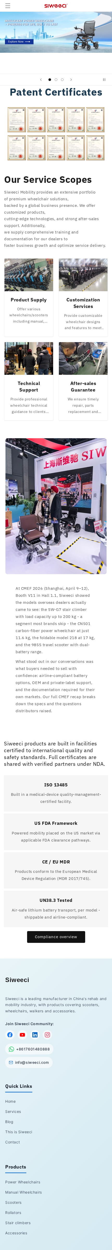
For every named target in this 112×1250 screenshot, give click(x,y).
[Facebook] (10, 1034)
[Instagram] (47, 1034)
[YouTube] (22, 1034)
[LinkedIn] (35, 1034)
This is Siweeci (18, 1132)
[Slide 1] (56, 32)
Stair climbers (17, 1222)
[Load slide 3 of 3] (62, 80)
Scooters (13, 1202)
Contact (12, 1142)
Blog (9, 1121)
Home (10, 1101)
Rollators (13, 1212)
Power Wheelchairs (22, 1182)
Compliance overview (56, 936)
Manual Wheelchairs (23, 1192)
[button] (8, 5)
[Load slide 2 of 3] (56, 80)
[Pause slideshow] (106, 79)
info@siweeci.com (32, 1062)
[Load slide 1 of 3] (50, 80)
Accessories (16, 1233)
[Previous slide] (41, 79)
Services (13, 1111)
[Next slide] (71, 79)
